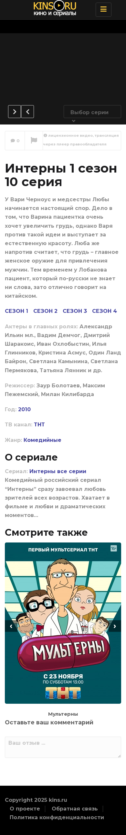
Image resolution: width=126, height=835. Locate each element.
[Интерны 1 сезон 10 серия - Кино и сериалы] (61, 8)
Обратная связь (75, 809)
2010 (24, 409)
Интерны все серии (57, 471)
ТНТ (39, 425)
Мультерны (63, 714)
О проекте (25, 809)
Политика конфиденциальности (57, 817)
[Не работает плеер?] (34, 141)
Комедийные (42, 440)
